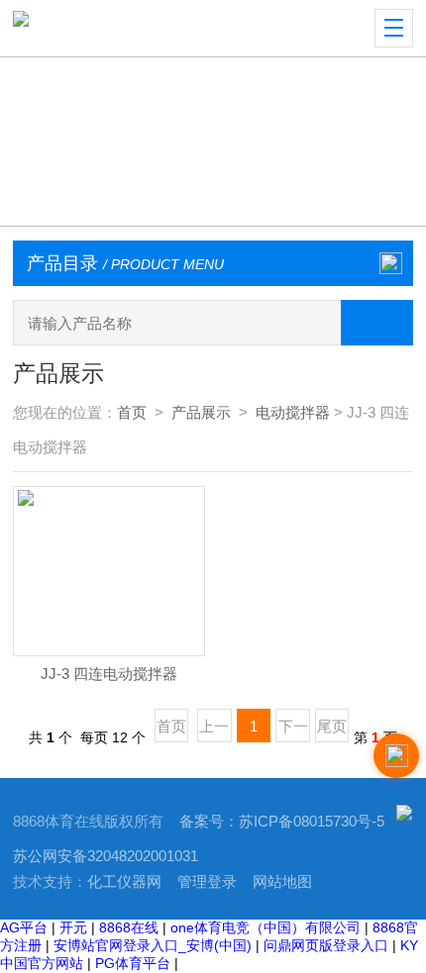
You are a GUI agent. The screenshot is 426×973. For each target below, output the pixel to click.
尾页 (332, 726)
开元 (73, 927)
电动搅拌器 (293, 413)
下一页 (293, 730)
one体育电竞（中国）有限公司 (265, 927)
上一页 (214, 730)
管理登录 (207, 882)
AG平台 (24, 927)
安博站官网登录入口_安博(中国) (152, 945)
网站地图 (282, 882)
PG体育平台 (132, 963)
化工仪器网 (124, 882)
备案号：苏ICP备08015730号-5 (281, 821)
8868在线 (129, 927)
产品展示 (201, 413)
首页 (132, 413)
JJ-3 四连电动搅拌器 (109, 674)
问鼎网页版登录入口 (326, 945)
